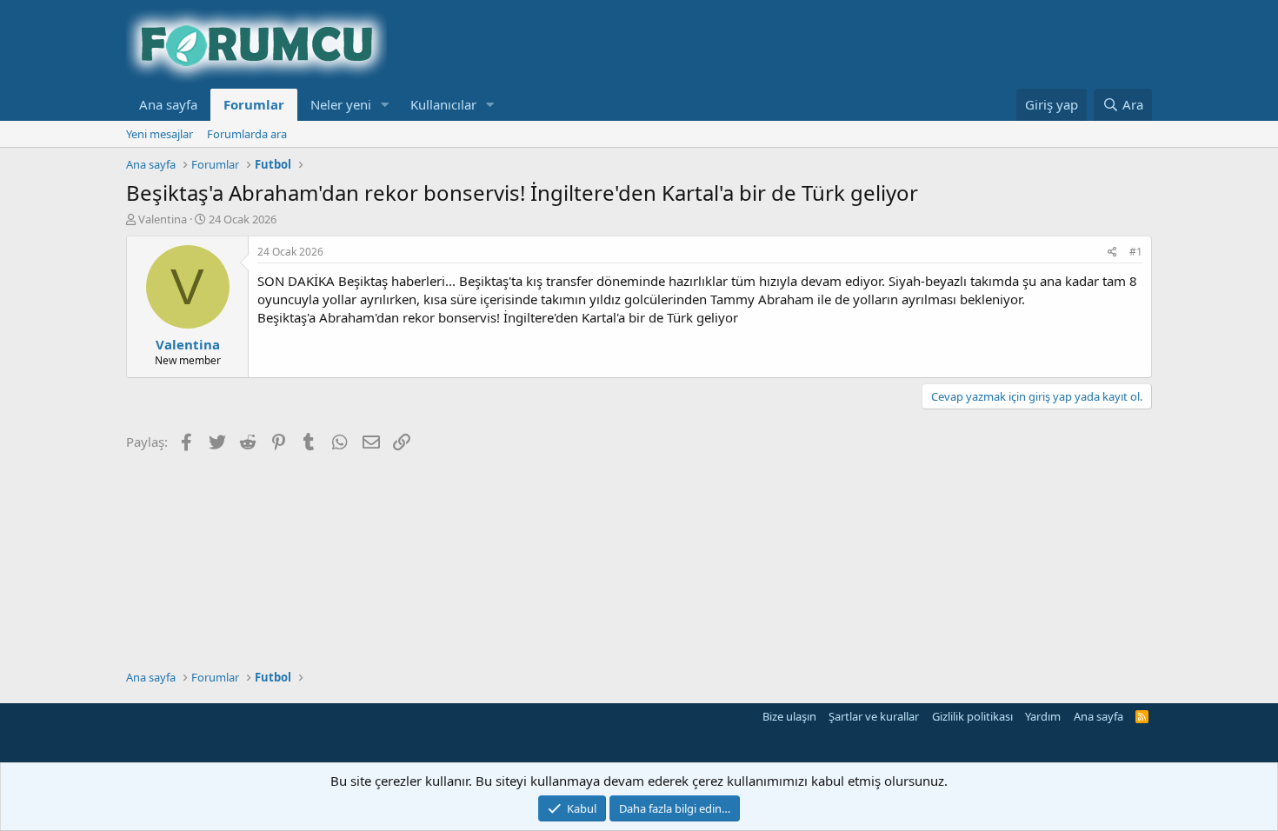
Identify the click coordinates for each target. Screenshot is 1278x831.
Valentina (162, 219)
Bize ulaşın (789, 716)
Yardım (1043, 716)
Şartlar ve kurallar (874, 716)
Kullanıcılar (443, 104)
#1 (1135, 251)
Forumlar (253, 104)
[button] (385, 105)
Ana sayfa (168, 104)
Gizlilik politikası (972, 716)
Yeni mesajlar (159, 134)
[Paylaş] (1112, 253)
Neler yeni (340, 104)
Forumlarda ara (247, 134)
